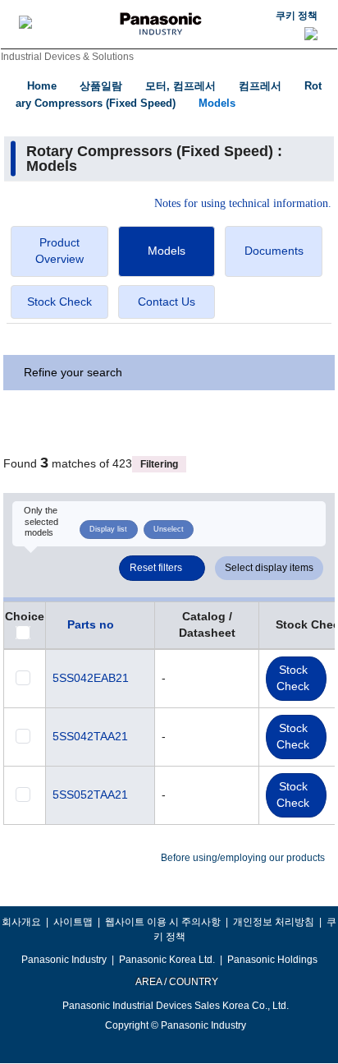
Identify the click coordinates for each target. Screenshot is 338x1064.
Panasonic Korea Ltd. (167, 959)
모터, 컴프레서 (180, 86)
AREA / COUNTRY (176, 982)
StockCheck (292, 678)
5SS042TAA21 (90, 736)
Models (217, 103)
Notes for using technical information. (242, 204)
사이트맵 (73, 922)
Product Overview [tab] (59, 250)
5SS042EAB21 (91, 677)
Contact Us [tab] (166, 301)
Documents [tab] (274, 250)
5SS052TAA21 (90, 794)
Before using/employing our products (243, 858)
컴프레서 (260, 86)
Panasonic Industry (64, 959)
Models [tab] (166, 250)
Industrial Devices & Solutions (67, 56)
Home (42, 86)
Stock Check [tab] (59, 301)
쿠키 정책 (296, 15)
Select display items (269, 567)
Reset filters (156, 567)
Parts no (90, 624)
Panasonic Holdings (272, 959)
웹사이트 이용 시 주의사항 (163, 922)
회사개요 (21, 922)
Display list (108, 529)
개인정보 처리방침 (273, 922)
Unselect (168, 529)
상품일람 (101, 86)
